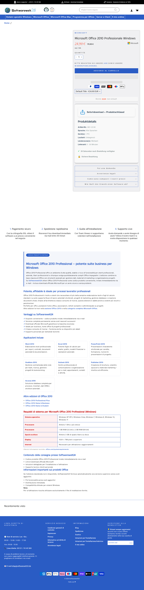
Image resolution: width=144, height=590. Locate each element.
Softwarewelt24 (35, 281)
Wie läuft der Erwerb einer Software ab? (106, 184)
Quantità (80, 53)
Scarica (78, 535)
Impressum (52, 533)
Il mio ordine (118, 17)
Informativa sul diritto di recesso (57, 541)
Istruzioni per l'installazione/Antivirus (89, 541)
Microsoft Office (41, 17)
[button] (106, 76)
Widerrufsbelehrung (86, 66)
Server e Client (103, 17)
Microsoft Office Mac (61, 17)
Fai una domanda (106, 168)
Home (7, 23)
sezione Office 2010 (53, 308)
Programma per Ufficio (83, 17)
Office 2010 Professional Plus (38, 400)
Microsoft (81, 33)
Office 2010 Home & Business (37, 403)
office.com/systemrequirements (57, 449)
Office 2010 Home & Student (37, 406)
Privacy (50, 537)
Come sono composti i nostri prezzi (106, 179)
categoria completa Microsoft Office (82, 308)
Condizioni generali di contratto (56, 529)
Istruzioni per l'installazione (85, 538)
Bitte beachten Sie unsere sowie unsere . (99, 64)
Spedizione (79, 531)
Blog (77, 528)
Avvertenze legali (106, 174)
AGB (106, 63)
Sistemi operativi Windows (19, 17)
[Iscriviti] (131, 543)
